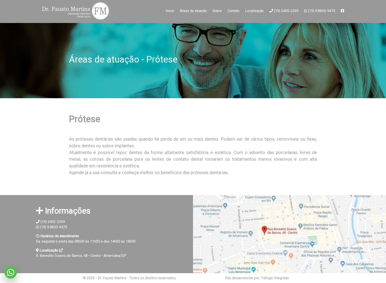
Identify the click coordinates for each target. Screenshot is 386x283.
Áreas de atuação (193, 11)
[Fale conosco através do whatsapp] (10, 272)
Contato (233, 11)
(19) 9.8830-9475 (321, 11)
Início (170, 11)
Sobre (217, 11)
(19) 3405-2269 (285, 11)
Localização (254, 11)
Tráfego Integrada (275, 278)
